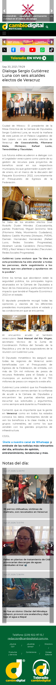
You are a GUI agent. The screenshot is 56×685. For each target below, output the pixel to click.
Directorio (49, 644)
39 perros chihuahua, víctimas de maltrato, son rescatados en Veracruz (25, 510)
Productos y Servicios (13, 653)
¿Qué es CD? (13, 645)
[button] (4, 11)
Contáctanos (30, 652)
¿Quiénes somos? (30, 645)
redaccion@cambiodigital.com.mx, (28, 638)
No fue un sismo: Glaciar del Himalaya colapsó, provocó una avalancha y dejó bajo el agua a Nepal (25, 614)
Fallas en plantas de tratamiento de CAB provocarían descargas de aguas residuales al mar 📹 (26, 562)
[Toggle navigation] (4, 33)
